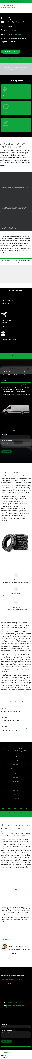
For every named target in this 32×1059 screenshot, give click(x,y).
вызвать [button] (15, 764)
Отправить (6, 1041)
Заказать (5, 307)
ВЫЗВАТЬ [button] (15, 777)
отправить (6, 451)
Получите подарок (11, 51)
